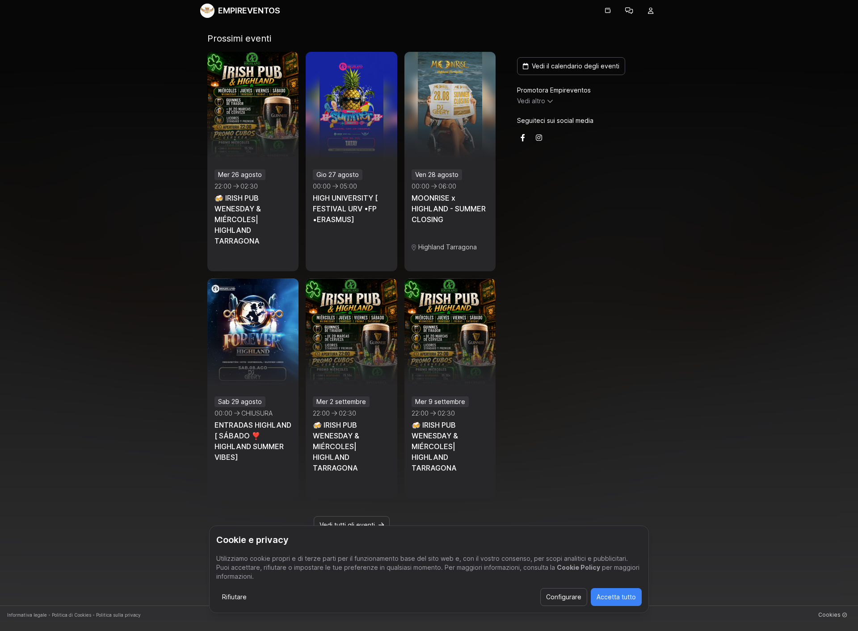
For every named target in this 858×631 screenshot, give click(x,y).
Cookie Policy (578, 567)
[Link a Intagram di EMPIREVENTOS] (539, 138)
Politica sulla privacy (118, 615)
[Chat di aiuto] (629, 11)
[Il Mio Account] (651, 11)
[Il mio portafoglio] (608, 11)
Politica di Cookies (71, 615)
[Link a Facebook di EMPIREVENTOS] (523, 138)
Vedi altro (531, 101)
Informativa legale (27, 615)
